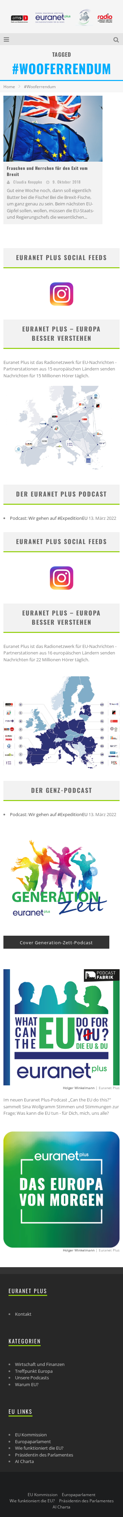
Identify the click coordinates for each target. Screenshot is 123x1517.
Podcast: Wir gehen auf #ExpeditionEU (48, 518)
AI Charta (24, 1461)
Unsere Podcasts (32, 1377)
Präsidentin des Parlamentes (44, 1455)
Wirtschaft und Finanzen (40, 1364)
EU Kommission (31, 1435)
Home (9, 87)
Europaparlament (33, 1441)
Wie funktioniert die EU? (39, 1448)
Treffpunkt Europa (34, 1371)
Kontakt (23, 1314)
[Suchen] (117, 39)
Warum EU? (27, 1384)
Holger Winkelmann (79, 1087)
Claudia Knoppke (27, 182)
